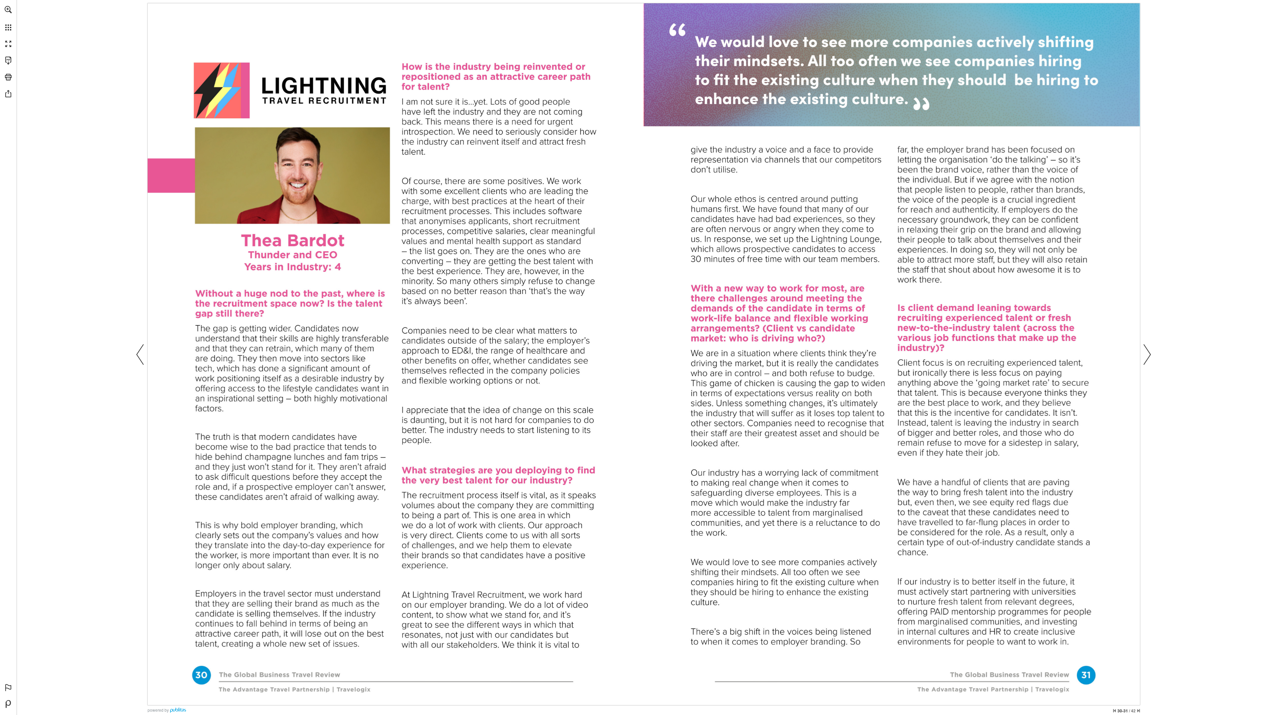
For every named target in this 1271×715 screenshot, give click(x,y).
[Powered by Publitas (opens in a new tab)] (8, 704)
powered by (158, 710)
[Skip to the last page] (1138, 710)
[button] (8, 9)
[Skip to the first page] (1114, 710)
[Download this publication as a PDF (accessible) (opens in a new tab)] (8, 60)
